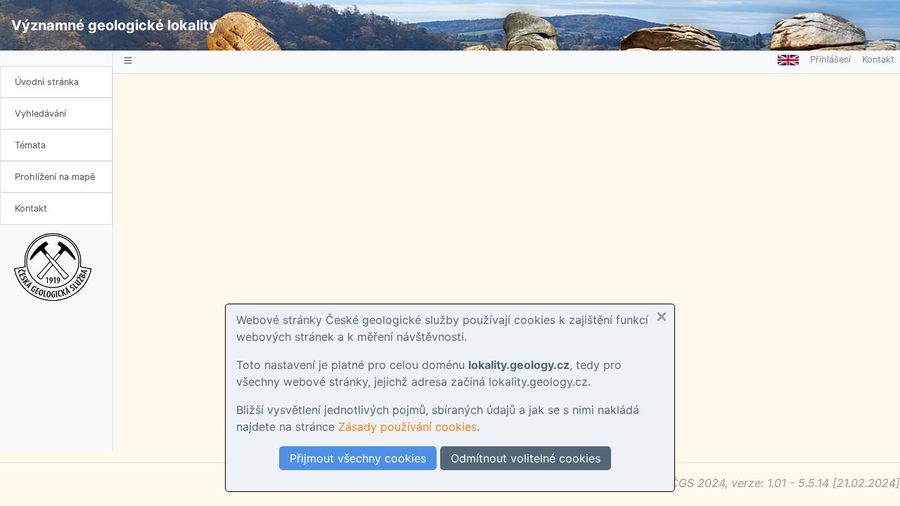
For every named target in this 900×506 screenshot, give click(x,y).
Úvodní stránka (47, 82)
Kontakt (31, 208)
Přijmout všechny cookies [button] (358, 458)
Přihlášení (830, 59)
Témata (30, 145)
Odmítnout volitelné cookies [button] (525, 458)
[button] (661, 317)
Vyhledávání (40, 113)
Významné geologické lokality (114, 25)
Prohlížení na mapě (55, 176)
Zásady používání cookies (407, 427)
